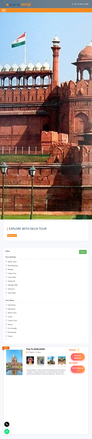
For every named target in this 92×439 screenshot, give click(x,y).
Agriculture (11, 309)
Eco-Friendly (12, 328)
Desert (9, 324)
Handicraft (11, 281)
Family (10, 336)
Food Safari (11, 277)
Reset (83, 252)
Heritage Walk (12, 285)
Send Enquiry (77, 369)
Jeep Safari (11, 293)
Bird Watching (12, 266)
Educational (11, 332)
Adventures (11, 305)
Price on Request (77, 357)
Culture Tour (11, 273)
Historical (10, 289)
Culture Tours (12, 320)
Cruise (9, 317)
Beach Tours (12, 262)
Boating (10, 269)
